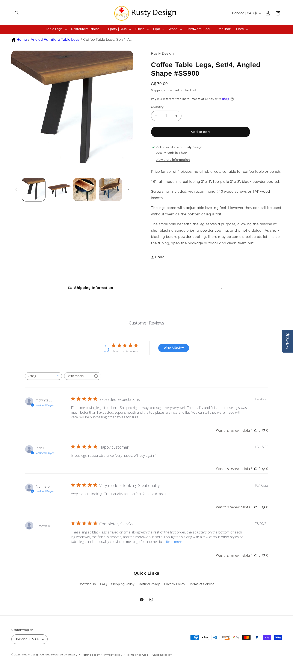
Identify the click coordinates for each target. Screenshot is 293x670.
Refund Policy (149, 584)
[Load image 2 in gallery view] (59, 189)
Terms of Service (201, 584)
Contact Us (87, 584)
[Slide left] (16, 189)
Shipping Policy (122, 584)
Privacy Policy (174, 584)
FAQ (103, 584)
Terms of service (137, 655)
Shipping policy (162, 655)
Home (22, 40)
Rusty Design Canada (36, 654)
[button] (16, 13)
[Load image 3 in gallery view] (84, 189)
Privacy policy (113, 655)
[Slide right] (128, 189)
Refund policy (91, 655)
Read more (174, 542)
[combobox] (43, 376)
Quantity (157, 106)
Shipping (157, 90)
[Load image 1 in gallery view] (33, 189)
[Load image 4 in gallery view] (110, 189)
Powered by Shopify (64, 654)
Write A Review (174, 348)
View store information (173, 159)
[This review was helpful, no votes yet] (255, 430)
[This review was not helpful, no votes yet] (263, 430)
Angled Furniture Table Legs (55, 40)
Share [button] (159, 257)
